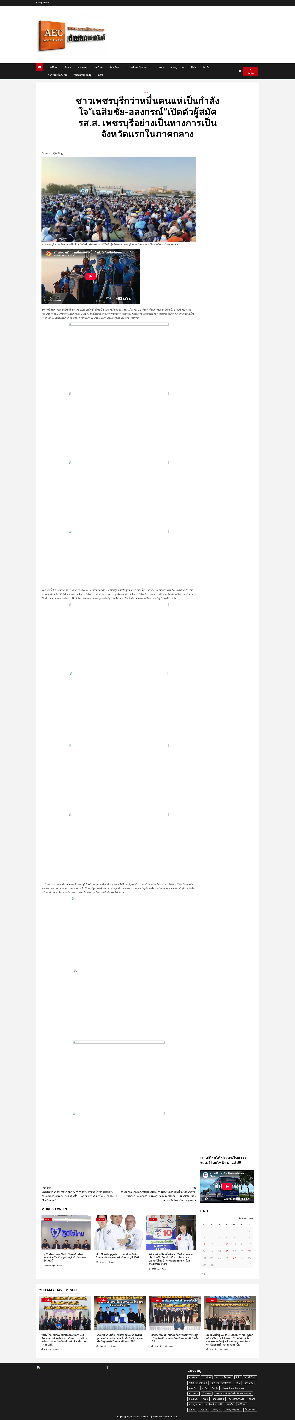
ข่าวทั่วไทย (46, 1300)
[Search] (240, 71)
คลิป (100, 75)
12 (227, 1244)
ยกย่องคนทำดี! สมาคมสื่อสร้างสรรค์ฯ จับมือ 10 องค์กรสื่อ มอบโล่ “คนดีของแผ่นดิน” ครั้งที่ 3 (174, 1338)
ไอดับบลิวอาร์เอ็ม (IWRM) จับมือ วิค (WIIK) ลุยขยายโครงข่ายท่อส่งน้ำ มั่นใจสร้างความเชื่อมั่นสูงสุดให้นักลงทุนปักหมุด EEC (119, 1338)
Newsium (157, 1416)
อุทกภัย (230, 1404)
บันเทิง (205, 67)
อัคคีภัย (252, 1399)
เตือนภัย (203, 1409)
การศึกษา (53, 67)
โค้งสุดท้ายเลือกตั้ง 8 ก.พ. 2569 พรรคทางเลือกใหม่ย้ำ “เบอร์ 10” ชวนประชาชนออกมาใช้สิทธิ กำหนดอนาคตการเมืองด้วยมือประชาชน (171, 1259)
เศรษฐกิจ (216, 1409)
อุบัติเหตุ (242, 1404)
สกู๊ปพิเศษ (193, 1399)
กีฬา (193, 67)
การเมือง (147, 92)
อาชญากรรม (177, 67)
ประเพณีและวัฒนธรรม (138, 67)
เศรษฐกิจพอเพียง (232, 1409)
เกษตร (160, 67)
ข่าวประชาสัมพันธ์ (198, 1382)
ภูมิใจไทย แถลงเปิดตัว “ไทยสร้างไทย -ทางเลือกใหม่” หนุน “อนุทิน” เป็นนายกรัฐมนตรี (65, 1257)
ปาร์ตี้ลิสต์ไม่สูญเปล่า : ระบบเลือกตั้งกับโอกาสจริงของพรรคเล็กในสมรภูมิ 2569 (117, 1256)
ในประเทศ (250, 1409)
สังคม (68, 67)
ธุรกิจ (204, 1388)
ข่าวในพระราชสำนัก (221, 1382)
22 (249, 1251)
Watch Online (250, 71)
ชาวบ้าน (82, 67)
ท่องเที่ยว (114, 67)
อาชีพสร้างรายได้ (214, 1404)
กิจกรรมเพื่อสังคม (57, 75)
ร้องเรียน (98, 67)
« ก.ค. (203, 1273)
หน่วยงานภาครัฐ (82, 75)
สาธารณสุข (218, 1399)
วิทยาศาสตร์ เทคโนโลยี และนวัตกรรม (233, 1393)
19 (227, 1251)
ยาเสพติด (193, 1393)
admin (48, 153)
